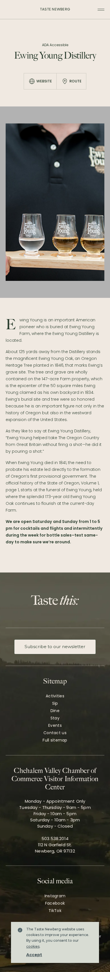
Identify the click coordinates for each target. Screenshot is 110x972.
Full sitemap (55, 740)
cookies (32, 946)
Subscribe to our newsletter (55, 646)
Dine (55, 710)
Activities (55, 696)
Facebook (55, 903)
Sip (55, 703)
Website (44, 81)
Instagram (55, 896)
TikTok (55, 910)
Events (55, 725)
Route (75, 81)
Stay (55, 718)
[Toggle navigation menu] (101, 10)
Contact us (55, 733)
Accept (34, 954)
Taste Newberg (55, 9)
